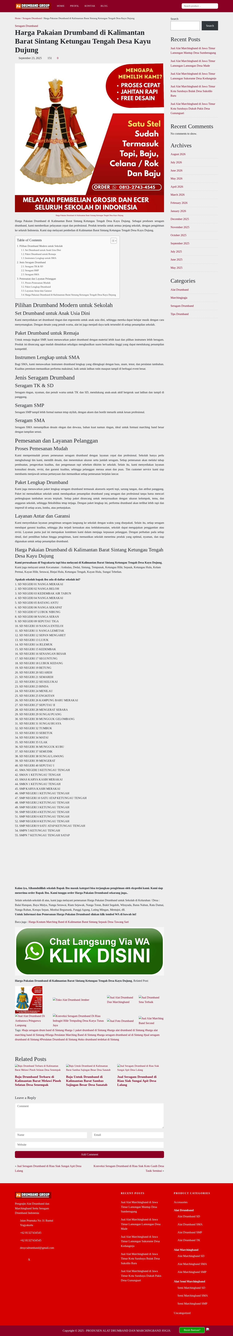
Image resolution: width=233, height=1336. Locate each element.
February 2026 (179, 202)
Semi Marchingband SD (191, 1287)
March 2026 (178, 194)
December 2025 (180, 219)
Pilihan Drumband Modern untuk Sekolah (41, 246)
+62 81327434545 (30, 1232)
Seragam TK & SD (34, 266)
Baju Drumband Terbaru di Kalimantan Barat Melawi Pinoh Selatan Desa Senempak (38, 1080)
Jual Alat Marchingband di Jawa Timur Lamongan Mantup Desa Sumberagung (139, 1207)
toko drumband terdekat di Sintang (99, 1039)
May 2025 (176, 267)
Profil (74, 6)
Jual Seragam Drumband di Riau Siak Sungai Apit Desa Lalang (137, 1080)
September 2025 (180, 243)
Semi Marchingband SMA (192, 1295)
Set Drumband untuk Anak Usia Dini (43, 250)
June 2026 (176, 170)
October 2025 (178, 235)
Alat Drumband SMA (190, 1224)
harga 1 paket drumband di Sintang (86, 1030)
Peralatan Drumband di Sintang (59, 1039)
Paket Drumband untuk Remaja (40, 254)
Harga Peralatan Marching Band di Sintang (71, 1034)
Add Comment (89, 1154)
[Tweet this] (29, 1049)
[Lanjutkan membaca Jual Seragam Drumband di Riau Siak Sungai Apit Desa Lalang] (140, 1067)
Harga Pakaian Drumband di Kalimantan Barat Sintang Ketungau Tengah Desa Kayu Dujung (89, 215)
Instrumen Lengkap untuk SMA (40, 258)
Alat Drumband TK (188, 1240)
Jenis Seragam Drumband (32, 262)
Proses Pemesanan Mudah (37, 282)
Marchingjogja (179, 297)
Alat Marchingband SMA (192, 1264)
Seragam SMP (32, 270)
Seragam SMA (32, 274)
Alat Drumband (180, 289)
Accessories (180, 1202)
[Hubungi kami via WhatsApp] (218, 1330)
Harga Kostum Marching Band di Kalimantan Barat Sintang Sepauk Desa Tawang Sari (79, 921)
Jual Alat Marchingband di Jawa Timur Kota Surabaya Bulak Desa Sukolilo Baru (193, 91)
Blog (104, 6)
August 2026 (178, 154)
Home (61, 6)
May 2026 (176, 178)
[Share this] (17, 1049)
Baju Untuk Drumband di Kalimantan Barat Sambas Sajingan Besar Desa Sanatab (86, 1080)
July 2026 (176, 162)
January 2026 (178, 211)
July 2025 (176, 251)
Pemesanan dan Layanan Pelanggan (37, 278)
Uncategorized (182, 1313)
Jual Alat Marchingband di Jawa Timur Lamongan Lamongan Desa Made (141, 1224)
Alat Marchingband (186, 1249)
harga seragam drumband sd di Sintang (120, 1034)
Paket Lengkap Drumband (38, 286)
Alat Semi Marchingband (189, 1281)
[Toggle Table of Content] (112, 241)
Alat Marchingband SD (190, 1256)
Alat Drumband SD (188, 1216)
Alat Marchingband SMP (191, 1272)
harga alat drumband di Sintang (126, 1030)
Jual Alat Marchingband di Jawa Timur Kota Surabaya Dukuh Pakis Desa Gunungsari (193, 108)
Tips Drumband (180, 314)
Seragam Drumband (32, 18)
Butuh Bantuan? (192, 1330)
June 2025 (176, 259)
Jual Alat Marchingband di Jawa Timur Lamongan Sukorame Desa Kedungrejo (140, 1241)
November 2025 (180, 227)
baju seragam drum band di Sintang (43, 1030)
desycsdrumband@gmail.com (37, 1247)
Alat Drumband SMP (189, 1232)
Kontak (90, 6)
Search (174, 18)
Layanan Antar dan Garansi (38, 290)
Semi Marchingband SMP (192, 1303)
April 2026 (177, 186)
